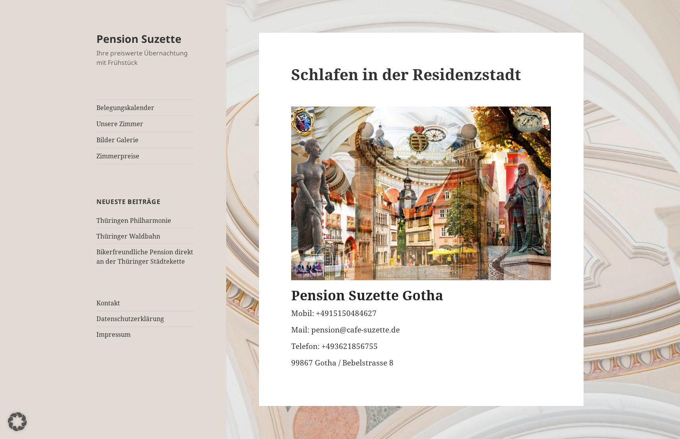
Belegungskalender (125, 107)
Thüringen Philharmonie (133, 220)
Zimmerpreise (117, 156)
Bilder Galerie (117, 140)
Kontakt (108, 303)
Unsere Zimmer (119, 123)
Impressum (113, 334)
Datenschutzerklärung (130, 318)
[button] (17, 421)
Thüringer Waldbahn (128, 236)
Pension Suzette (138, 38)
